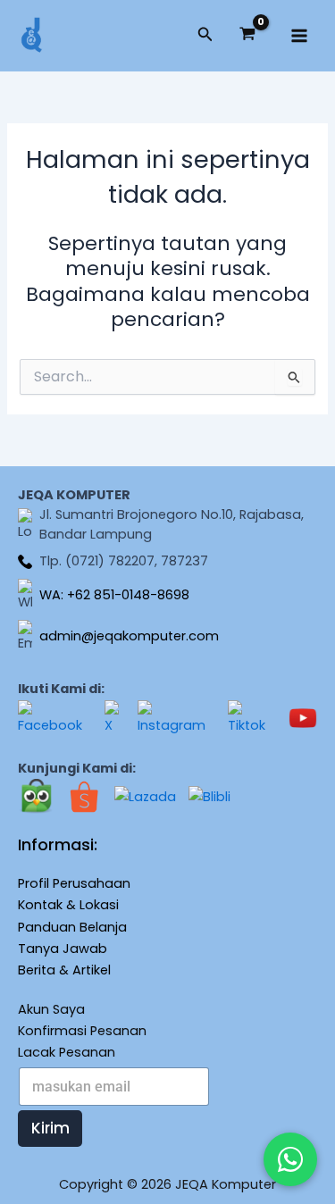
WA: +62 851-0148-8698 (114, 595)
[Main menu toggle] (299, 36)
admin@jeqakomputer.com (129, 636)
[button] (205, 35)
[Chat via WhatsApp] (290, 1159)
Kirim (50, 1128)
